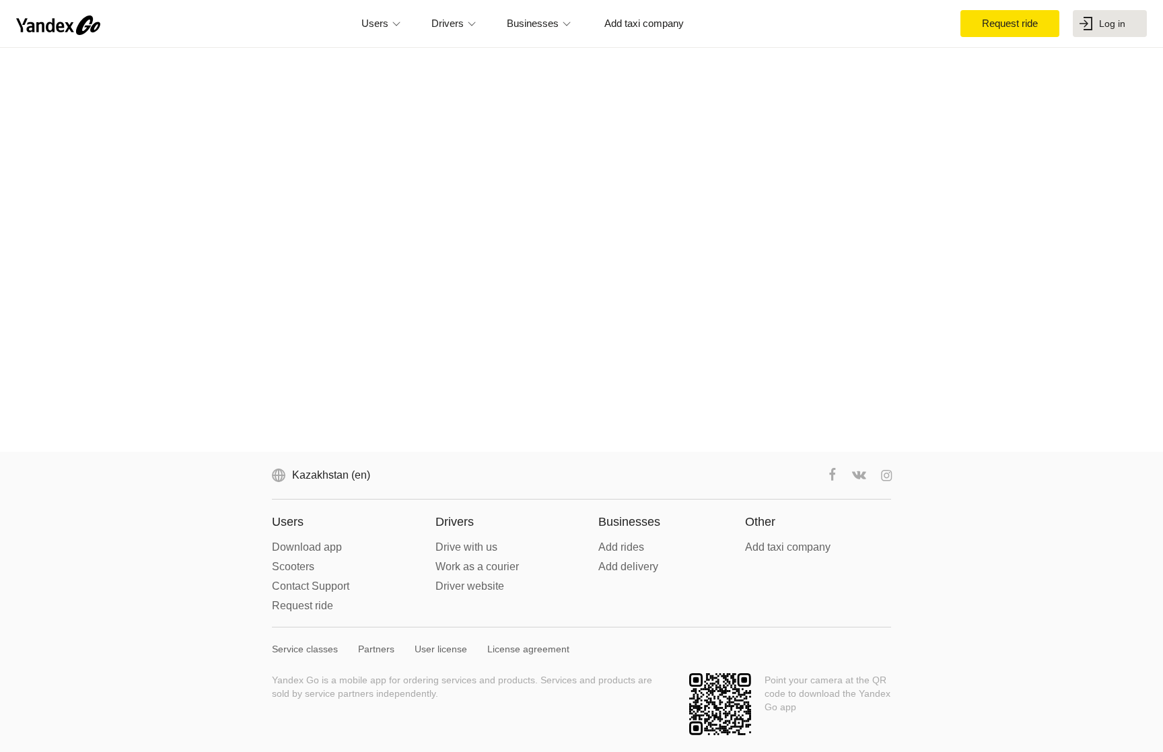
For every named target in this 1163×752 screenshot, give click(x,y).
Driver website (469, 586)
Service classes (305, 649)
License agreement (528, 649)
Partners (376, 649)
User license (441, 649)
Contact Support (310, 586)
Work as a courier (477, 566)
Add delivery (628, 566)
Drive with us (466, 547)
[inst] (886, 475)
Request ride (302, 605)
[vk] (859, 475)
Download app (307, 547)
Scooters (293, 566)
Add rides (621, 547)
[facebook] (832, 475)
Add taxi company (788, 547)
